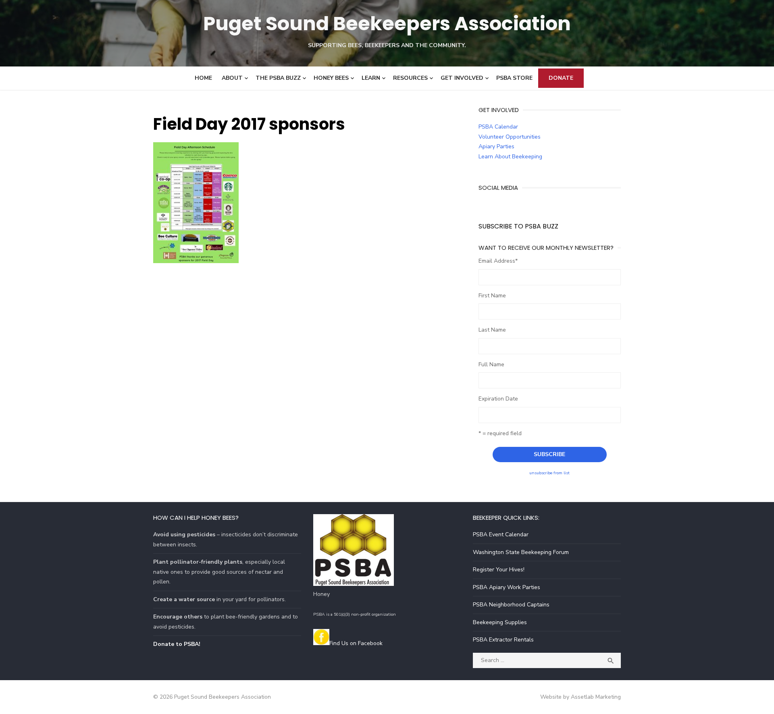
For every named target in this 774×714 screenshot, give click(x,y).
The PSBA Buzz (278, 78)
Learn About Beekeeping (510, 156)
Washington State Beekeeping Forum (521, 552)
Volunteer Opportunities (510, 137)
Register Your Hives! (498, 569)
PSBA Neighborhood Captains (511, 604)
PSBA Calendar (498, 127)
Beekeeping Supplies (500, 622)
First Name (492, 295)
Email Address (498, 261)
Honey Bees (331, 78)
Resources (410, 78)
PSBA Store (514, 78)
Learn (371, 78)
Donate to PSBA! (176, 644)
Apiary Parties (496, 146)
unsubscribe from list (549, 473)
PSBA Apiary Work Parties (506, 587)
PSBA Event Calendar (500, 534)
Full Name (491, 364)
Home (203, 78)
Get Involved (462, 78)
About (232, 78)
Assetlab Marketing (596, 697)
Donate (561, 78)
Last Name (492, 330)
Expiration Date (498, 399)
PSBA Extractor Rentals (503, 639)
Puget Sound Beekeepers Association (387, 23)
